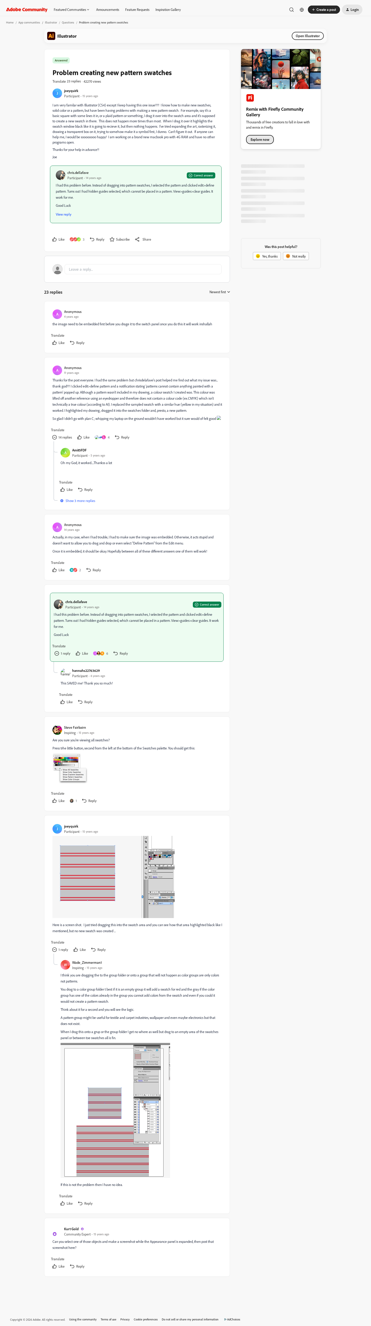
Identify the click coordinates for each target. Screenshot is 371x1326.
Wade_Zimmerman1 (87, 962)
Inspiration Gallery (168, 9)
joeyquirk (71, 90)
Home (10, 22)
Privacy (125, 1319)
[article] (137, 328)
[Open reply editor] (137, 269)
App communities (29, 22)
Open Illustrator (308, 36)
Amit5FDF (79, 450)
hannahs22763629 (86, 670)
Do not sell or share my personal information (190, 1319)
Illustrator (51, 22)
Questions (68, 22)
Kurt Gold (71, 1229)
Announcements (107, 9)
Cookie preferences (146, 1319)
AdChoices (233, 1319)
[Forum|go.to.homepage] (27, 10)
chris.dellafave (78, 172)
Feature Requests (137, 9)
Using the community (83, 1319)
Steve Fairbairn (75, 727)
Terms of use (108, 1319)
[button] (324, 10)
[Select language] (302, 10)
